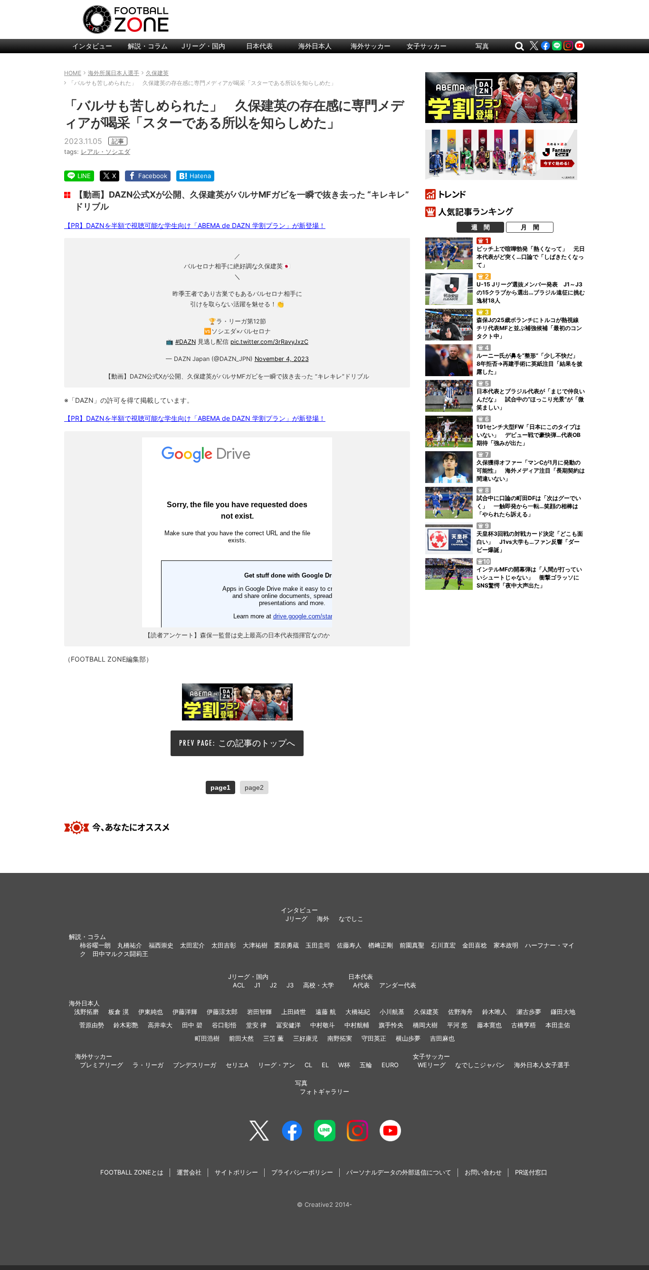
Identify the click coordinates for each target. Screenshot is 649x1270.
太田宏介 (192, 945)
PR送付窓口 (531, 1172)
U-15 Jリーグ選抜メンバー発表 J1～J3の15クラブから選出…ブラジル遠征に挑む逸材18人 (531, 292)
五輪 (366, 1065)
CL (308, 1065)
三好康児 (305, 1038)
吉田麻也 (442, 1038)
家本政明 (506, 945)
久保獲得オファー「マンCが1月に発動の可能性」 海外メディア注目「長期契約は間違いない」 (531, 470)
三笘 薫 (273, 1038)
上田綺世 (293, 1011)
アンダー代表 (397, 985)
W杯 (344, 1065)
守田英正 (374, 1038)
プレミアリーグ (101, 1065)
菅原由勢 (91, 1025)
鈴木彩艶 (126, 1025)
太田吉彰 (223, 945)
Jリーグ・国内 (203, 46)
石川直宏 (443, 945)
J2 (273, 985)
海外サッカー (371, 46)
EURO (390, 1065)
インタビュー (92, 46)
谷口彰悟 (224, 1025)
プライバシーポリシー (302, 1172)
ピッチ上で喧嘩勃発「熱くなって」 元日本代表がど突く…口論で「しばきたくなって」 (531, 256)
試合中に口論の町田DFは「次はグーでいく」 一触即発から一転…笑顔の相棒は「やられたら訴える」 (529, 506)
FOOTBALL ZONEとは (131, 1172)
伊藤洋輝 (184, 1011)
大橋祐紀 (357, 1011)
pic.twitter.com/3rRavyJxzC (269, 341)
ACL (239, 985)
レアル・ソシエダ (105, 151)
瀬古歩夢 (528, 1011)
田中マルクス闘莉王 (120, 953)
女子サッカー (427, 46)
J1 (257, 985)
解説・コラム (148, 46)
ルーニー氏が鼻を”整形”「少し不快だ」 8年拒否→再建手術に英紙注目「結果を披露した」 (530, 363)
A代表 (361, 985)
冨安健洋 (288, 1025)
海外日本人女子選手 (542, 1065)
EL (325, 1065)
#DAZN (185, 341)
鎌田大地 (563, 1011)
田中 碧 (192, 1025)
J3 (290, 985)
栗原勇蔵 (286, 945)
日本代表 (259, 46)
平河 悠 (457, 1025)
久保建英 (426, 1011)
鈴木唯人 (494, 1011)
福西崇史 (161, 945)
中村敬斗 (322, 1025)
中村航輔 (356, 1025)
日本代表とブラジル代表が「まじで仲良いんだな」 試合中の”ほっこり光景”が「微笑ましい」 (531, 399)
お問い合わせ (483, 1172)
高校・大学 (318, 985)
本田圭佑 (557, 1025)
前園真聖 (412, 945)
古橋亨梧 (523, 1025)
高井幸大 (160, 1025)
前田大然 (241, 1038)
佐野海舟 (460, 1011)
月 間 (530, 227)
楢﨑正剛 (380, 945)
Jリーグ (296, 918)
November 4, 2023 (282, 358)
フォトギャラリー (324, 1091)
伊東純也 (150, 1011)
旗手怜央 (391, 1025)
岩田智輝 (259, 1011)
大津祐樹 (255, 945)
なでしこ (351, 918)
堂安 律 (256, 1025)
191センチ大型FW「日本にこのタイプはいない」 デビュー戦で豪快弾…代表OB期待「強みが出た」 (529, 434)
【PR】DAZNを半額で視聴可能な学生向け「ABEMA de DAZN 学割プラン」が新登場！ (194, 225)
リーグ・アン (276, 1065)
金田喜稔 (474, 945)
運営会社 (189, 1172)
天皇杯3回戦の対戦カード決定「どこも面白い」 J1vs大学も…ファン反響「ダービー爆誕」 (530, 541)
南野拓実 (339, 1038)
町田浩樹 (207, 1038)
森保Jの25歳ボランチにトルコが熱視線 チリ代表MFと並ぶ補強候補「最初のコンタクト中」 (530, 328)
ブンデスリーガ (194, 1065)
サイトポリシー (236, 1172)
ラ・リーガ (148, 1065)
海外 (323, 918)
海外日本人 (315, 46)
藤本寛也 (489, 1025)
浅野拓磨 (86, 1011)
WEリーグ (432, 1065)
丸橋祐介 (129, 945)
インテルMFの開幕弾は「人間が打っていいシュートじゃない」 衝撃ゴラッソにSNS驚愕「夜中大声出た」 (529, 577)
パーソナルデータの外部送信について (398, 1172)
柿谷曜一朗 (95, 945)
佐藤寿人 (349, 945)
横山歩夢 (408, 1038)
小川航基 (392, 1011)
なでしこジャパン (480, 1065)
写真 (482, 46)
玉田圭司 (317, 945)
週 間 (480, 227)
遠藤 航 (325, 1011)
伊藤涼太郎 (222, 1011)
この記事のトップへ (256, 743)
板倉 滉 (118, 1011)
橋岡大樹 (425, 1025)
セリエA (237, 1065)
